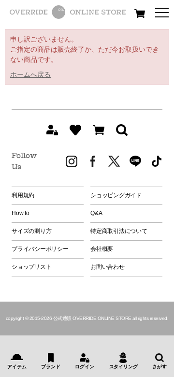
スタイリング (123, 366)
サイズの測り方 (31, 231)
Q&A (96, 213)
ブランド (50, 366)
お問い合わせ (107, 266)
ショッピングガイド (116, 195)
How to (20, 213)
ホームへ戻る (30, 74)
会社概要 (101, 249)
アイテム (16, 366)
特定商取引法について (118, 231)
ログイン (84, 366)
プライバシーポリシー (40, 249)
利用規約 (23, 195)
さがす (159, 366)
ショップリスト (31, 266)
